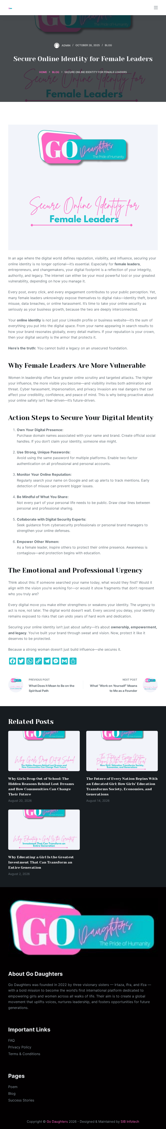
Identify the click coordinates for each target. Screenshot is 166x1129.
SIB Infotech (130, 1121)
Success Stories (21, 1100)
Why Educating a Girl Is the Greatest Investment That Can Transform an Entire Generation (41, 862)
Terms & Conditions (24, 1054)
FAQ (11, 1040)
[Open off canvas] (156, 8)
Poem (13, 1087)
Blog (108, 45)
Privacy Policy (19, 1047)
